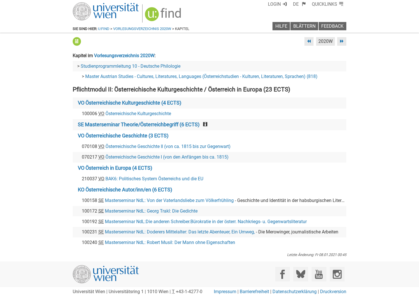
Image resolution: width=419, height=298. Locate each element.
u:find (103, 29)
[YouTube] (319, 274)
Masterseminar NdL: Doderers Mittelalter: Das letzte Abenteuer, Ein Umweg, (180, 232)
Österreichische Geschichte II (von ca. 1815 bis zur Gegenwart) (168, 146)
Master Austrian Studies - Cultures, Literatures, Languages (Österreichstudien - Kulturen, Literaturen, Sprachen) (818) (201, 76)
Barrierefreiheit (254, 291)
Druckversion (333, 291)
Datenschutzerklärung (294, 291)
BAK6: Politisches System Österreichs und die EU (154, 178)
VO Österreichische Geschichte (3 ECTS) (123, 136)
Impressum (225, 291)
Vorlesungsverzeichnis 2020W (142, 29)
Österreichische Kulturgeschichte (138, 113)
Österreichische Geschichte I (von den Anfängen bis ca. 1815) (167, 157)
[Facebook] (282, 274)
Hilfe (281, 26)
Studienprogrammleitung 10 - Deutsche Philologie (130, 66)
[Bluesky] (300, 274)
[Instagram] (337, 274)
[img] (163, 16)
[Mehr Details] (77, 41)
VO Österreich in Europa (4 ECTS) (115, 168)
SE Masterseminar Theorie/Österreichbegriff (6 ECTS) (139, 124)
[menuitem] (299, 4)
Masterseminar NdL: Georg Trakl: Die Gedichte (151, 211)
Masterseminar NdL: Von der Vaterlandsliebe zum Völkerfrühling (169, 200)
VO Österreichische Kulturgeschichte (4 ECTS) (129, 103)
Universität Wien (92, 5)
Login (274, 4)
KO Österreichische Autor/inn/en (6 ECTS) (125, 190)
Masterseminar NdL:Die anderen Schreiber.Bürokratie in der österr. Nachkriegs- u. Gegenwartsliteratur (206, 221)
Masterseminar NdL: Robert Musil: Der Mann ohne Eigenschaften (170, 242)
